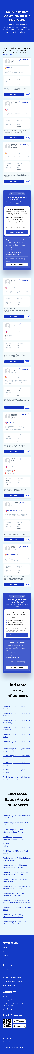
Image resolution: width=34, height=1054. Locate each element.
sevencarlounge (12, 377)
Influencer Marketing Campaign (12, 977)
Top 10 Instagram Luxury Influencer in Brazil (16, 714)
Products (5, 955)
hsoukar (9, 423)
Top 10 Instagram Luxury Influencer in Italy (16, 736)
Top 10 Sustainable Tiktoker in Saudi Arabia (17, 909)
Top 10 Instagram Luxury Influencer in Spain (16, 757)
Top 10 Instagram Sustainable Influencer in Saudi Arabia (14, 923)
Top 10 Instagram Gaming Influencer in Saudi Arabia (13, 838)
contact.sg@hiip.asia (9, 1000)
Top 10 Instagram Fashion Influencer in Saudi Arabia (17, 859)
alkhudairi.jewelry (12, 331)
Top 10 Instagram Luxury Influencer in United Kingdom (16, 778)
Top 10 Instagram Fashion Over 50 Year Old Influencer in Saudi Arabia (16, 902)
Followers (8, 78)
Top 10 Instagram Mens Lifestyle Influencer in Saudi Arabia (15, 873)
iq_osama (10, 110)
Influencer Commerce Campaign (13, 981)
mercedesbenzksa (12, 153)
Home (5, 947)
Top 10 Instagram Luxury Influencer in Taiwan (16, 764)
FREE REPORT (14, 94)
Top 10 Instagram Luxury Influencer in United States (16, 707)
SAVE (27, 94)
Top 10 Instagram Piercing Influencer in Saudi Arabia (13, 916)
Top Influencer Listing (9, 985)
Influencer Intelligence (10, 974)
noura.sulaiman (12, 554)
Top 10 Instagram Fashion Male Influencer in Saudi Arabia (15, 866)
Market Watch (7, 970)
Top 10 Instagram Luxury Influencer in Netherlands (16, 750)
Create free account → (17, 232)
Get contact (25, 59)
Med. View (20, 78)
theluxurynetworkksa (13, 510)
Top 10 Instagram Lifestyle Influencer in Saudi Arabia (13, 831)
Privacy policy (7, 1042)
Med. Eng (8, 81)
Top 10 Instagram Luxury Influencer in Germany (16, 722)
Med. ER (19, 81)
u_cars (9, 466)
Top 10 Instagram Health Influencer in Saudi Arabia (16, 817)
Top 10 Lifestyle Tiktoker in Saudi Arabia (15, 824)
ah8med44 (10, 288)
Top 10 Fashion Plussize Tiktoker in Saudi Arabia (16, 880)
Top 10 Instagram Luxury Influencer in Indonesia (16, 729)
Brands (5, 951)
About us (5, 959)
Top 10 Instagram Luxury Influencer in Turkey (16, 771)
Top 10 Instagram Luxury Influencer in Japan (16, 743)
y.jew (8, 67)
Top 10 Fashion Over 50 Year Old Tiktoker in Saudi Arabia (15, 894)
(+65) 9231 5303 (7, 996)
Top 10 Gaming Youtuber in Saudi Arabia (16, 845)
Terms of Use (7, 1038)
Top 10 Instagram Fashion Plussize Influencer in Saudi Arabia (16, 887)
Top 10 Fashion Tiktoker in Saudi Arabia (15, 852)
